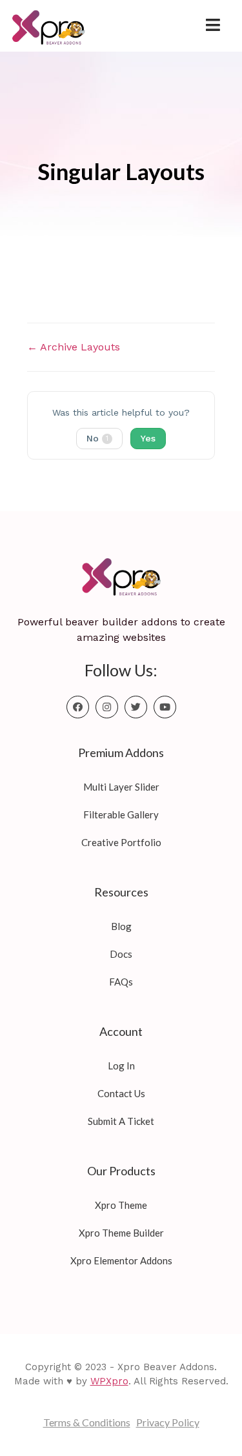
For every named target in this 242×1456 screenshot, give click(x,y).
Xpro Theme (121, 1205)
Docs (121, 954)
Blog (121, 926)
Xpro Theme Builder (121, 1233)
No (97, 438)
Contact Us (121, 1093)
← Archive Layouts (73, 347)
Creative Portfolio (121, 842)
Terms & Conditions (86, 1422)
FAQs (121, 981)
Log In (121, 1065)
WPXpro (109, 1381)
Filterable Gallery (121, 814)
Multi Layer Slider (121, 787)
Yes (148, 438)
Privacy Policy (167, 1422)
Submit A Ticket (121, 1121)
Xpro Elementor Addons (121, 1260)
